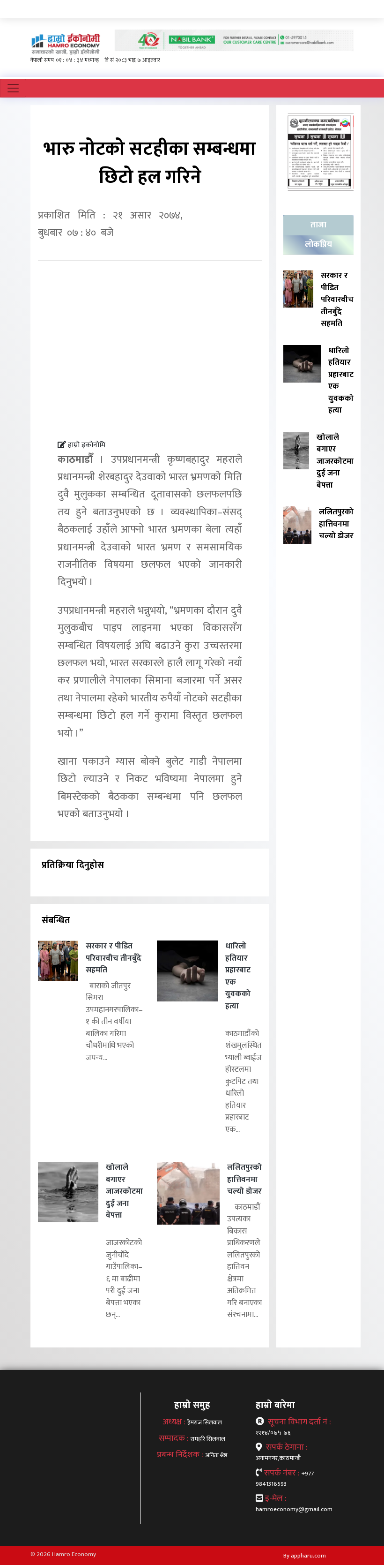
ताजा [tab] (318, 225)
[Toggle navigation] (13, 88)
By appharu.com (304, 1555)
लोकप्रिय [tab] (318, 245)
